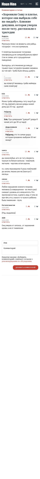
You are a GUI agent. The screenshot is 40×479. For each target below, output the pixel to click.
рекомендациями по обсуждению (17, 261)
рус (30, 4)
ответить (6, 40)
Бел (22, 4)
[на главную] (9, 3)
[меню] (37, 4)
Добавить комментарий (26, 267)
